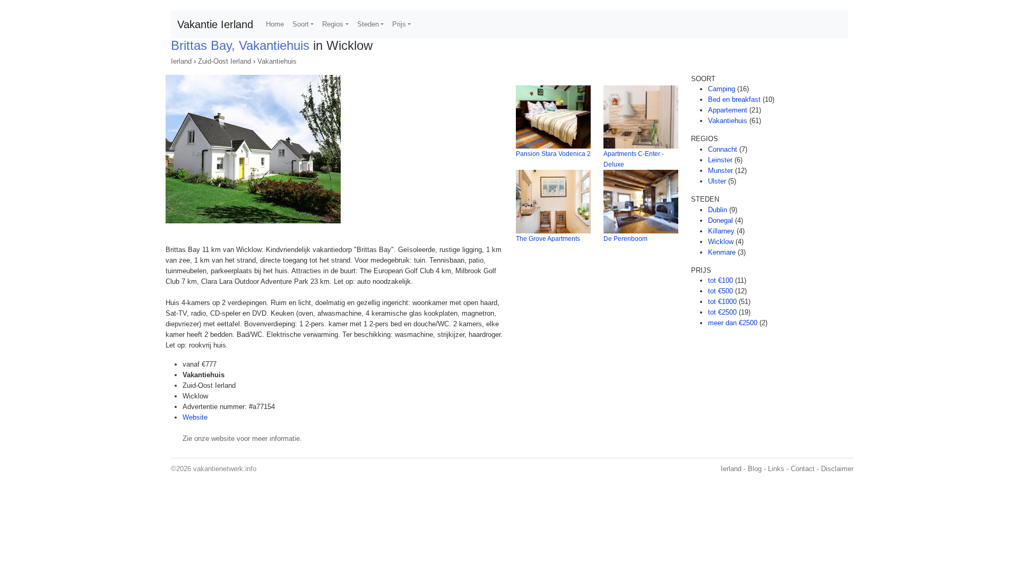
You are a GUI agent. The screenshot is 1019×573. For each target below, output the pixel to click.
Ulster (717, 181)
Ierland (181, 61)
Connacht (722, 149)
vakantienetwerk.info (224, 469)
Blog (755, 469)
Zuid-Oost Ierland (224, 61)
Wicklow (720, 242)
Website (195, 417)
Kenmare (722, 252)
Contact (803, 469)
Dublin (717, 210)
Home (275, 24)
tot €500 (720, 291)
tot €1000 (722, 302)
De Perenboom (625, 238)
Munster (720, 171)
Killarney (721, 231)
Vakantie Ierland (215, 24)
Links (776, 469)
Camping (721, 89)
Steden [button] (368, 24)
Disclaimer (837, 469)
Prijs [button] (399, 24)
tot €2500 (722, 312)
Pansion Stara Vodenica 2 (553, 154)
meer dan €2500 (732, 323)
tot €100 (720, 280)
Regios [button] (332, 24)
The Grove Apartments (548, 238)
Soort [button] (300, 24)
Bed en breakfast (734, 99)
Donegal (720, 220)
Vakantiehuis (277, 61)
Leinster (720, 160)
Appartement (727, 110)
